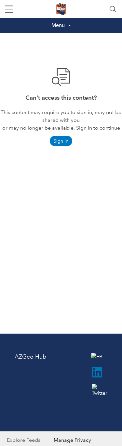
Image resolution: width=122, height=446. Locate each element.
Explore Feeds (23, 440)
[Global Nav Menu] (9, 9)
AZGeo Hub (30, 356)
